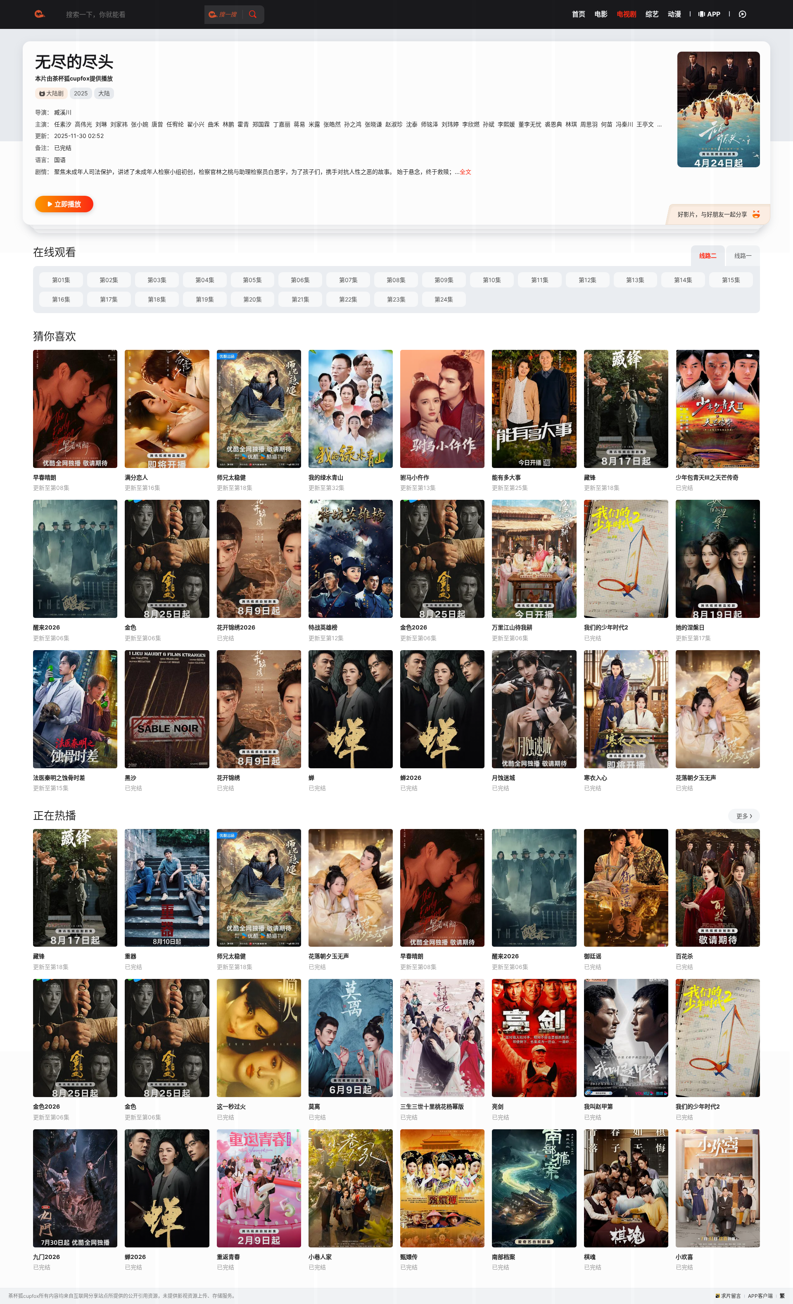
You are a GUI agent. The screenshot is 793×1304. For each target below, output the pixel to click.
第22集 (348, 299)
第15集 (731, 279)
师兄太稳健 (231, 477)
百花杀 (684, 956)
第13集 (635, 279)
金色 (130, 627)
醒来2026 (46, 627)
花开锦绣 (228, 777)
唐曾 (157, 124)
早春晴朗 (44, 477)
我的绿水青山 (326, 477)
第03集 (156, 279)
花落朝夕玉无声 (696, 777)
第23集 (396, 299)
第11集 (539, 279)
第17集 (109, 299)
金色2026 (413, 627)
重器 (130, 956)
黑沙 (130, 777)
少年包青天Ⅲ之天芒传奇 (707, 477)
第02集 (109, 279)
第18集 (157, 299)
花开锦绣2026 (236, 627)
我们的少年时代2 (606, 627)
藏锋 (590, 477)
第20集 (252, 299)
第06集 (300, 279)
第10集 (492, 279)
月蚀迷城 (503, 777)
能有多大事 (506, 477)
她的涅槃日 (690, 627)
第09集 (443, 279)
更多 (742, 815)
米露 (314, 124)
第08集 (396, 279)
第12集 (587, 279)
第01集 (61, 279)
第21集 (300, 299)
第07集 (348, 279)
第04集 (204, 279)
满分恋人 (136, 477)
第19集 (205, 299)
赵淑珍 (394, 124)
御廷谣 (592, 956)
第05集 (252, 279)
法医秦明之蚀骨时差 (59, 777)
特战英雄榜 (323, 627)
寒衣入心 (595, 777)
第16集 (61, 299)
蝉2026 (410, 777)
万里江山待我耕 (512, 627)
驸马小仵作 (414, 477)
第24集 (443, 299)
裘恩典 (553, 124)
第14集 (683, 279)
